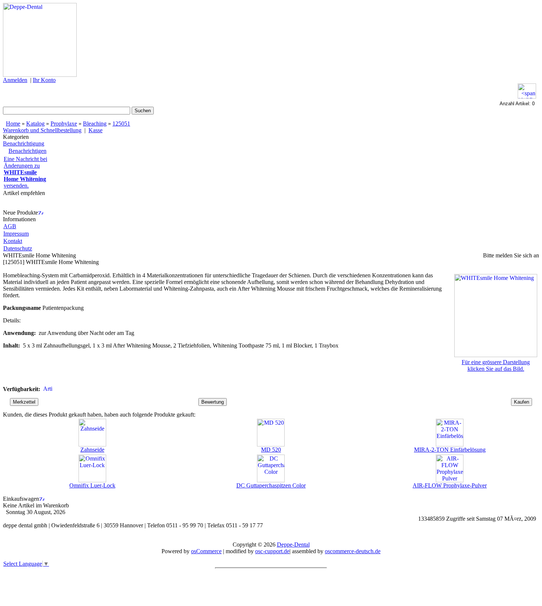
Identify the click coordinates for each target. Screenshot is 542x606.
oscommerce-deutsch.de (353, 551)
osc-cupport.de (272, 551)
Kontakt (12, 241)
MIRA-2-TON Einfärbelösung (450, 449)
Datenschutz (17, 248)
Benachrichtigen (27, 151)
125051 (121, 123)
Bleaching (95, 123)
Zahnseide (92, 449)
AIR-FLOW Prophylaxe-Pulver (450, 485)
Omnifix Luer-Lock (92, 485)
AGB (9, 226)
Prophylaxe (64, 123)
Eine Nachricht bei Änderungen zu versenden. (25, 172)
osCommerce (206, 551)
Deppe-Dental (293, 544)
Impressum (16, 233)
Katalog (35, 123)
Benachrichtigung (23, 143)
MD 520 (271, 449)
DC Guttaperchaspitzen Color (271, 485)
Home (13, 123)
